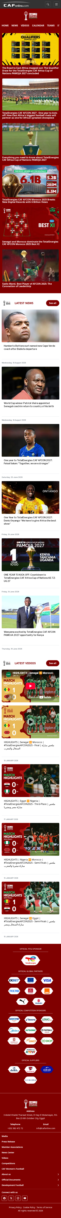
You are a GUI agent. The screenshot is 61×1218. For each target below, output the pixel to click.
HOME (5, 25)
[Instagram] (18, 1198)
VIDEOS (25, 25)
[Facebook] (4, 1198)
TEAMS (51, 25)
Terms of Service (44, 1207)
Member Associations (12, 1147)
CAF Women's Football (13, 1168)
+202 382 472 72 (15, 1128)
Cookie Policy (29, 1207)
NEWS (14, 25)
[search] (48, 4)
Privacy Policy (15, 1207)
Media (5, 1136)
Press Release (8, 1141)
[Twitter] (11, 1198)
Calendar (38, 25)
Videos (5, 1158)
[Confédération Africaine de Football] (16, 4)
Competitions (8, 1163)
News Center (8, 1152)
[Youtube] (25, 1198)
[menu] (56, 4)
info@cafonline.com (45, 1128)
